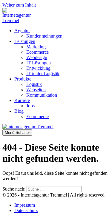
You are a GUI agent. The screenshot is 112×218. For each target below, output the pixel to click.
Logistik (34, 84)
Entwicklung (38, 68)
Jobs (30, 105)
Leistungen (24, 41)
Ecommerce (37, 52)
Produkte (22, 78)
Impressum (24, 205)
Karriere (22, 100)
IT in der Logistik (42, 73)
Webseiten (36, 89)
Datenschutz (26, 210)
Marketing (36, 46)
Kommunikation (41, 95)
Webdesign (36, 57)
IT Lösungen (38, 62)
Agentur (22, 30)
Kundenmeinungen (44, 35)
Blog (19, 111)
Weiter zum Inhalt (19, 4)
